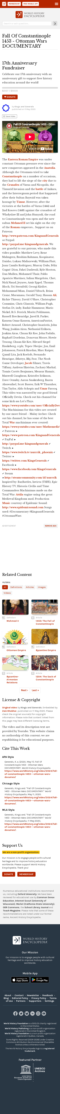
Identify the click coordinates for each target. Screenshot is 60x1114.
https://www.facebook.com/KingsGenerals (29, 469)
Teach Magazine (11, 910)
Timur (20, 201)
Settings (49, 1001)
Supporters (35, 1001)
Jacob (28, 363)
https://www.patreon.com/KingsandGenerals (31, 435)
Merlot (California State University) (35, 904)
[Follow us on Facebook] (15, 1015)
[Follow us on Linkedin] (32, 1015)
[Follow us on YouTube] (44, 1015)
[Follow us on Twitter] (21, 1015)
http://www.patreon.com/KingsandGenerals (30, 235)
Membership (14, 4)
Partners (20, 1001)
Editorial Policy (20, 998)
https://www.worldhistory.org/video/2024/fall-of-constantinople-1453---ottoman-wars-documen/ (31, 773)
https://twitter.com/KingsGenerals (24, 460)
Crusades (13, 184)
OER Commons (11, 907)
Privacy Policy (38, 998)
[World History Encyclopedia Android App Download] (40, 980)
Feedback (47, 995)
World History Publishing (17, 1028)
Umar (43, 388)
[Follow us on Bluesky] (27, 1015)
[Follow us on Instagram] (38, 1015)
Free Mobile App (30, 4)
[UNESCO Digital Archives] (30, 1072)
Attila (19, 494)
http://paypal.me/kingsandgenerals (25, 244)
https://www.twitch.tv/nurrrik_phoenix (27, 452)
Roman (15, 227)
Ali (54, 295)
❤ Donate (10, 96)
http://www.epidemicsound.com (22, 507)
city (44, 180)
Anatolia (49, 167)
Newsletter (33, 995)
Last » (35, 690)
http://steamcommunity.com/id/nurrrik (31, 477)
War (12, 422)
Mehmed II (18, 222)
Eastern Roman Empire (23, 159)
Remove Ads (50, 526)
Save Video (9, 116)
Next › (24, 690)
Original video (9, 707)
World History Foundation (16, 1023)
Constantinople (12, 176)
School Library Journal (36, 907)
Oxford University (27, 894)
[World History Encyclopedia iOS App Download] (20, 980)
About (8, 995)
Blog (6, 998)
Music (6, 503)
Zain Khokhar (9, 711)
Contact (19, 995)
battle (39, 189)
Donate (8, 874)
